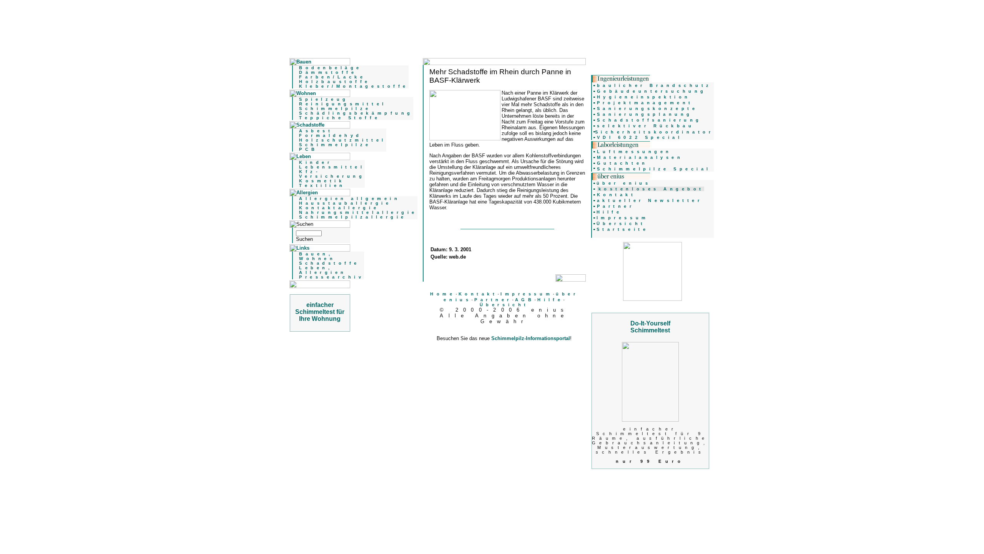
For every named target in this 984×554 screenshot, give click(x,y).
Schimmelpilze (335, 108)
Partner (493, 299)
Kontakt (478, 294)
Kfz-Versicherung (332, 174)
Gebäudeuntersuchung (651, 91)
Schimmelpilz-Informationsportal (530, 338)
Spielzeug (324, 99)
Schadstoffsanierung (649, 120)
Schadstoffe (329, 263)
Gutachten (622, 163)
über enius (624, 183)
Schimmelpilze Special (654, 169)
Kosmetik (321, 181)
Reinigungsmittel (343, 104)
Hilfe (550, 299)
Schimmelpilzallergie (353, 217)
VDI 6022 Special (640, 137)
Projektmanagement (645, 102)
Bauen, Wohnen (317, 256)
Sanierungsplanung (645, 114)
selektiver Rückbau (646, 125)
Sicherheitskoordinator (654, 132)
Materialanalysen (640, 157)
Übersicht (504, 304)
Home (442, 294)
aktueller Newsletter (650, 200)
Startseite (622, 229)
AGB (525, 299)
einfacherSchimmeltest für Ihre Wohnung (319, 312)
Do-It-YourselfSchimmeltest (650, 327)
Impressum (526, 294)
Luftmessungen (634, 151)
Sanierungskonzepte (647, 108)
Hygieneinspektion (644, 97)
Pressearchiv (331, 277)
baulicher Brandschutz (654, 85)
